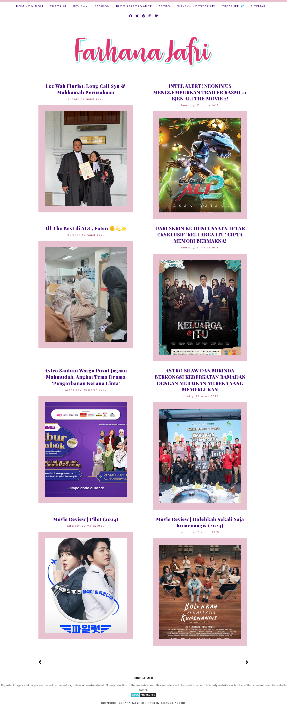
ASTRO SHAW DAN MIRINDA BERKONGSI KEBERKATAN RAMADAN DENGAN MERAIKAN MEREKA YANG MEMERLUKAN (200, 380)
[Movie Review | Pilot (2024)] (86, 585)
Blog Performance (134, 6)
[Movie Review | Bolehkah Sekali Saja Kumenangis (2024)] (200, 592)
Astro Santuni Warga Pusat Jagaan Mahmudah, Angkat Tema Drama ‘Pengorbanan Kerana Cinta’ (86, 376)
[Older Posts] (247, 662)
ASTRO (164, 6)
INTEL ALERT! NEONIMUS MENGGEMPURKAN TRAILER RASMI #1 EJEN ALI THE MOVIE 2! (200, 92)
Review (79, 6)
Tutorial (58, 6)
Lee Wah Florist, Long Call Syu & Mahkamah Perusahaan (86, 89)
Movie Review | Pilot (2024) (85, 519)
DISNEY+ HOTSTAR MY (196, 6)
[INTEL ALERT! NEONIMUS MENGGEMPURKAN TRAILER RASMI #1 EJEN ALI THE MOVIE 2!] (200, 165)
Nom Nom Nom (29, 6)
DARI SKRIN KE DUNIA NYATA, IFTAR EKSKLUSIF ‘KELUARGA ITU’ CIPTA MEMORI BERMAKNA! (200, 234)
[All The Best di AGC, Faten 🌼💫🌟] (86, 294)
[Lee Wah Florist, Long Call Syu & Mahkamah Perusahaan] (86, 158)
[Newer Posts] (40, 662)
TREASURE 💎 (233, 6)
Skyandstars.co (173, 703)
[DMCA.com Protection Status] (143, 696)
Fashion (102, 6)
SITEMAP (258, 6)
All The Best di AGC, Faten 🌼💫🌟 (86, 228)
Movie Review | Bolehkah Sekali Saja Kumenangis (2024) (200, 522)
